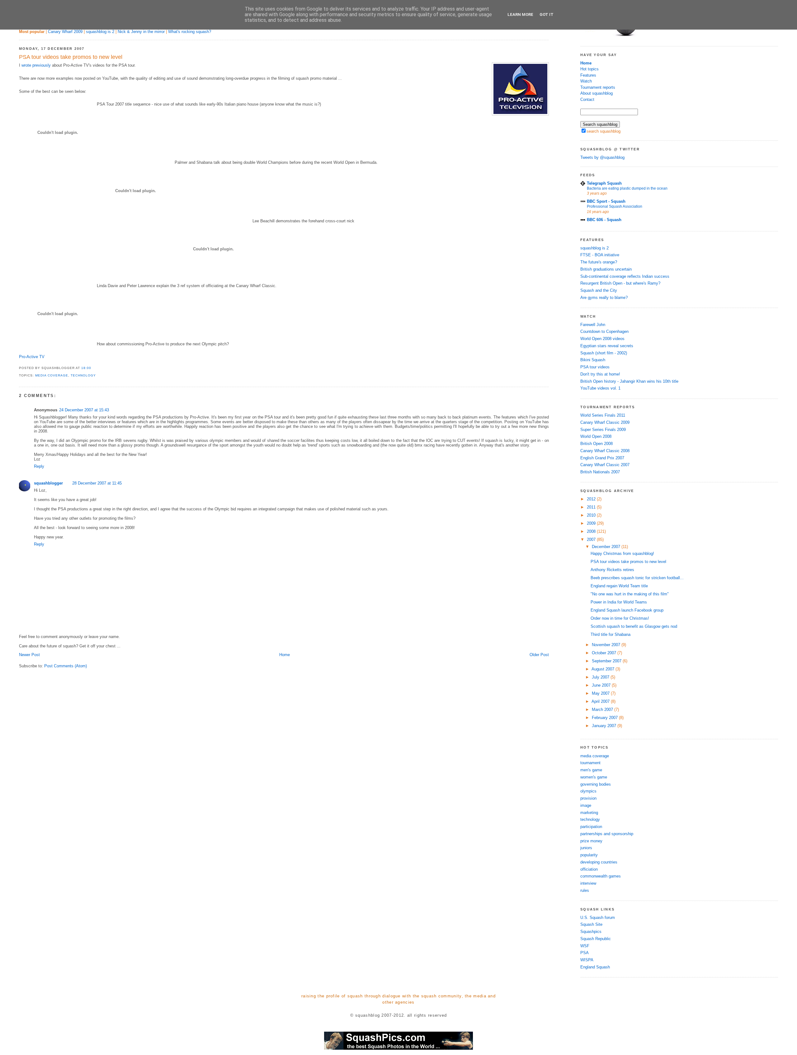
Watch (586, 81)
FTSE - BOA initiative (599, 255)
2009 (592, 523)
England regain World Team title (619, 586)
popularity (589, 855)
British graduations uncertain (606, 269)
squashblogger (48, 483)
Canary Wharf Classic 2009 (605, 422)
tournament (590, 762)
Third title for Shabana (610, 634)
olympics (588, 791)
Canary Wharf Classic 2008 (605, 450)
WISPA (586, 960)
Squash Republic (595, 938)
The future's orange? (598, 262)
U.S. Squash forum (597, 917)
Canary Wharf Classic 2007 (605, 464)
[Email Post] (93, 368)
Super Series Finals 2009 (603, 429)
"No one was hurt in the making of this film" (630, 594)
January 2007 (604, 725)
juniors (586, 847)
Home (284, 654)
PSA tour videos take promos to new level (70, 57)
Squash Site (591, 924)
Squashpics (590, 931)
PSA (584, 952)
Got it (547, 14)
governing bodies (595, 784)
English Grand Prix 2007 (602, 458)
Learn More (520, 14)
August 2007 (603, 669)
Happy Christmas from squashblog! (622, 553)
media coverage (51, 375)
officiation (589, 869)
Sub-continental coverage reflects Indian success (624, 276)
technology (83, 375)
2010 (592, 515)
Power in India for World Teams (619, 602)
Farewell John (592, 324)
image (585, 805)
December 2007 (606, 546)
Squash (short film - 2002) (603, 353)
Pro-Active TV (32, 356)
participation (591, 826)
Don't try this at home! (600, 374)
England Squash (595, 967)
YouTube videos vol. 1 (600, 388)
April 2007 (601, 701)
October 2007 (604, 653)
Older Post (539, 654)
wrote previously (36, 65)
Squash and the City (598, 290)
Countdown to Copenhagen (604, 331)
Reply (39, 466)
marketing (589, 812)
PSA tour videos (595, 367)
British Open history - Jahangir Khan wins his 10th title (629, 381)
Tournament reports (597, 87)
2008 (592, 531)
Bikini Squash (592, 359)
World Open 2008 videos (602, 338)
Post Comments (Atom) (65, 666)
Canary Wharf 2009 (65, 31)
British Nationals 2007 (600, 472)
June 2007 (602, 685)
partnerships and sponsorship (606, 833)
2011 (592, 507)
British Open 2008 (596, 443)
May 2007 (601, 693)
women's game (593, 777)
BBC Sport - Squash (606, 201)
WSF (584, 946)
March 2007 (603, 709)
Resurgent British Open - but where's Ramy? (620, 283)
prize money (591, 841)
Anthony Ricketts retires (612, 569)
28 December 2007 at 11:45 (97, 483)
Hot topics (589, 69)
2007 (592, 539)
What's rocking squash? (189, 31)
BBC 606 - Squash (604, 219)
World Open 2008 (595, 436)
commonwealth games (600, 876)
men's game (591, 770)
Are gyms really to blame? (604, 297)
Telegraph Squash (604, 183)
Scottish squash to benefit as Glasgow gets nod (634, 626)
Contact (587, 99)
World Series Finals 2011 (602, 415)
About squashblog (596, 93)
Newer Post (29, 654)
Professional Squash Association (614, 206)
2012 (592, 499)
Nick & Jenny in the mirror (141, 31)
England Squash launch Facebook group (627, 610)
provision (588, 798)
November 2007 (606, 644)
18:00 (86, 368)
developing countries (598, 862)
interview (588, 883)
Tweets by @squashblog (602, 157)
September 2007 (607, 661)
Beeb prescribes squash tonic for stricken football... (637, 577)
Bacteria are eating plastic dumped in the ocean (627, 188)
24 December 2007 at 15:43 (84, 410)
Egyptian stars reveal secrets (606, 345)
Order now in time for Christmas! (620, 618)
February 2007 (605, 717)
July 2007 (601, 677)
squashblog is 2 (100, 31)
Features (588, 75)
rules (584, 890)
